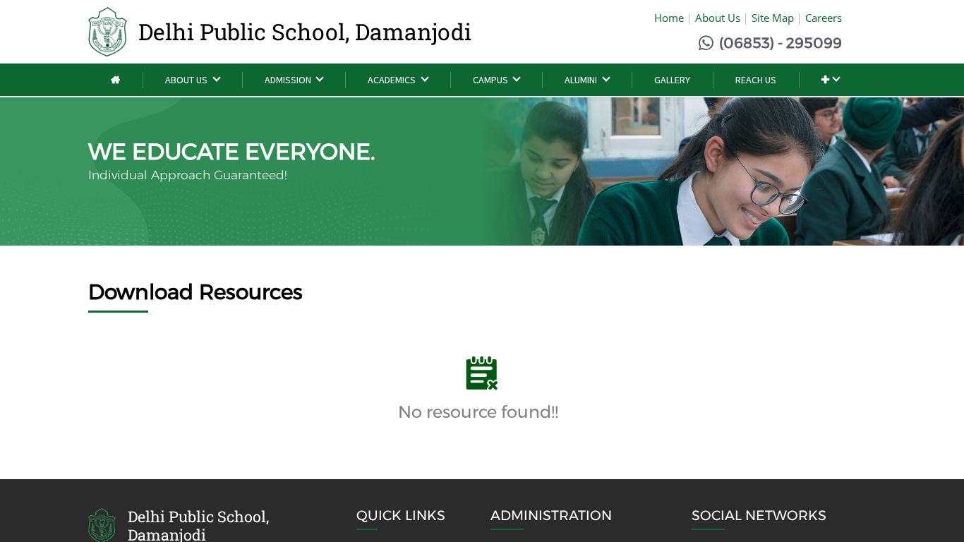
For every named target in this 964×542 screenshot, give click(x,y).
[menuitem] (115, 80)
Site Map (773, 18)
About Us (717, 18)
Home (669, 18)
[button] (830, 80)
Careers (823, 18)
